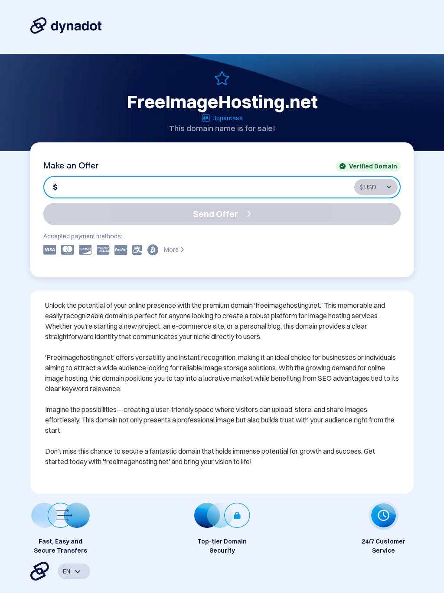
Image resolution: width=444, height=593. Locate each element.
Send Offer (215, 213)
